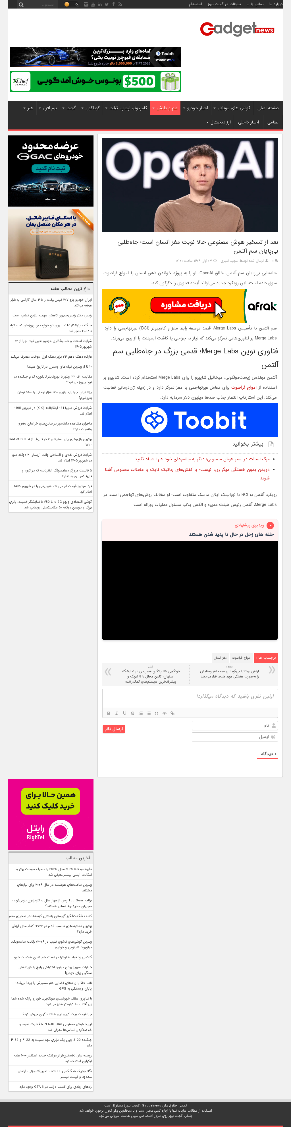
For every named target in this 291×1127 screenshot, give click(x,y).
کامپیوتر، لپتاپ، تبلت (128, 108)
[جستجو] (21, 4)
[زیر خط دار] (125, 713)
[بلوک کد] (165, 713)
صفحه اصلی (268, 108)
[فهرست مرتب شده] (141, 713)
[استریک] (133, 713)
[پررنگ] (109, 713)
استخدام (195, 4)
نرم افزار (50, 108)
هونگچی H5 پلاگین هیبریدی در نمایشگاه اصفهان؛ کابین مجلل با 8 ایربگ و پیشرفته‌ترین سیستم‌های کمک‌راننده (151, 674)
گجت (71, 108)
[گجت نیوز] (237, 38)
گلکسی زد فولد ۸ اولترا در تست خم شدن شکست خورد (52, 957)
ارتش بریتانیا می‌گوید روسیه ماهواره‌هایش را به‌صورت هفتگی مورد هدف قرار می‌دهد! (229, 672)
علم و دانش (167, 108)
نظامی (272, 122)
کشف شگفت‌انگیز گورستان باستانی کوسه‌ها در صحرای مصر (50, 916)
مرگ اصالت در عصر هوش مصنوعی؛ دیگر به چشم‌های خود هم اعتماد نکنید (202, 459)
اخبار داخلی (248, 122)
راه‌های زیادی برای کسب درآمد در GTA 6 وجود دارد (55, 1086)
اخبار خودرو (197, 108)
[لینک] (172, 713)
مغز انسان (220, 658)
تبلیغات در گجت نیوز (224, 4)
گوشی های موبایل (234, 108)
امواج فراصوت (244, 387)
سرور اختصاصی (150, 1115)
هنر (30, 108)
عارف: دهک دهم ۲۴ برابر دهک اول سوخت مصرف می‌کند (51, 356)
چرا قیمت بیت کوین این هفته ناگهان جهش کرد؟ (57, 1014)
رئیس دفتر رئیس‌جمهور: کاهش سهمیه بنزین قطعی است (52, 315)
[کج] (117, 713)
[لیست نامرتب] (149, 713)
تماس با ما (255, 4)
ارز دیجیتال (221, 122)
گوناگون (93, 108)
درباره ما (276, 4)
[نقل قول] (157, 713)
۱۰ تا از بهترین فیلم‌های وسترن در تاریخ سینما (59, 366)
